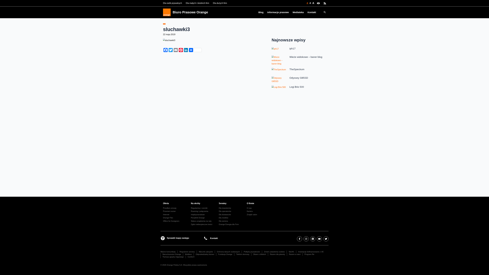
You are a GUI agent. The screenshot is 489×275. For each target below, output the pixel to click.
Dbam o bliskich (259, 254)
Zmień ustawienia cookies (274, 252)
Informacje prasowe (278, 12)
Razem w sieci (295, 254)
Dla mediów (223, 218)
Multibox (188, 254)
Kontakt (312, 12)
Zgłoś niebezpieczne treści (201, 224)
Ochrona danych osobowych (228, 252)
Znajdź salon (252, 215)
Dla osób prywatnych (172, 3)
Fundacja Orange (225, 254)
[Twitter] (326, 238)
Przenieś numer (169, 211)
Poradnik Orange (198, 218)
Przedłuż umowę (169, 208)
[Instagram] (306, 238)
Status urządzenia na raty (201, 221)
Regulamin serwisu (187, 252)
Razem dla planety (277, 254)
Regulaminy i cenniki (199, 208)
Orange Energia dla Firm (229, 224)
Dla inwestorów (225, 208)
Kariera (250, 211)
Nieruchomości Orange (171, 254)
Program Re (309, 254)
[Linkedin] (312, 238)
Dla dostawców (225, 215)
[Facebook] (299, 238)
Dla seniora (223, 221)
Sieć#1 (291, 252)
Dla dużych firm (220, 3)
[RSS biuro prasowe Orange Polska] (325, 3)
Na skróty (195, 203)
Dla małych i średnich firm (197, 3)
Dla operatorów (225, 211)
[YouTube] (319, 238)
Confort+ (191, 257)
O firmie (250, 203)
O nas (249, 208)
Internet (166, 215)
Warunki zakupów (206, 252)
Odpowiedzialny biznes (205, 254)
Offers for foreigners (171, 221)
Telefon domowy (242, 254)
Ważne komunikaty (168, 252)
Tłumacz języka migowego (173, 257)
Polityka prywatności (252, 252)
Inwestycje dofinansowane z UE (311, 252)
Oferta (166, 203)
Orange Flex (168, 218)
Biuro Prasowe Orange (190, 12)
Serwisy (222, 203)
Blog (260, 12)
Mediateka (298, 12)
